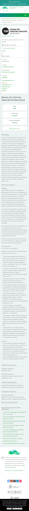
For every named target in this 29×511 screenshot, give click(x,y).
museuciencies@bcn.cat (8, 80)
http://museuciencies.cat (8, 36)
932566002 (4, 77)
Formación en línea (21, 4)
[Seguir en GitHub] (14, 481)
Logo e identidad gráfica (17, 470)
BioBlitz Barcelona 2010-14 (10, 441)
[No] (27, 505)
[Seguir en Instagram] (20, 481)
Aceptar (9, 508)
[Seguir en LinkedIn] (17, 481)
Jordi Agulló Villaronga (8, 67)
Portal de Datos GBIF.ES (14, 2)
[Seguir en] (8, 481)
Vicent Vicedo (5, 61)
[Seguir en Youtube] (11, 481)
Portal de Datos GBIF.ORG (9, 4)
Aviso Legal (7, 470)
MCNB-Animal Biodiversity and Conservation (14, 443)
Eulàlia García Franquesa (8, 72)
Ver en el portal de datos (9, 48)
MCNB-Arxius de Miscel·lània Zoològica (12, 438)
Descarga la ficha (15, 128)
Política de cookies (17, 508)
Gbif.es (3, 18)
